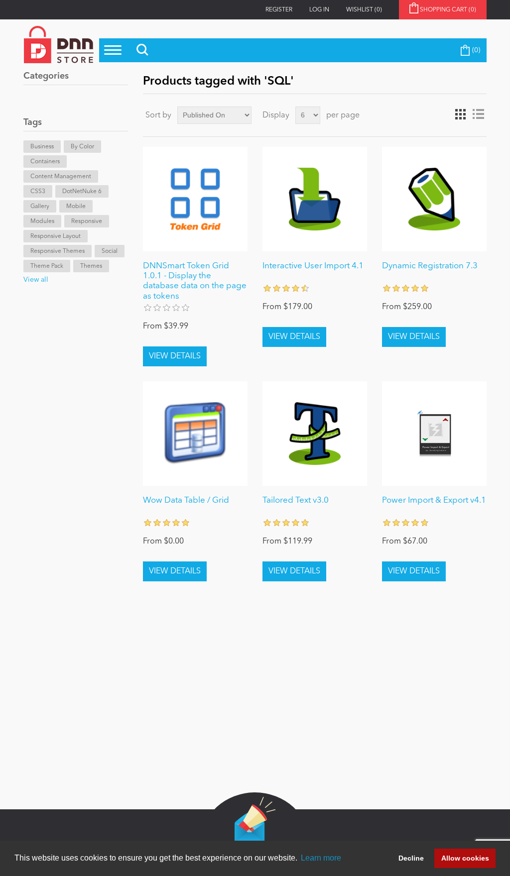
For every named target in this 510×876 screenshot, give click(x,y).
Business (42, 147)
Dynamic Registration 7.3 (430, 266)
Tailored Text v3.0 (295, 500)
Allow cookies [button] (465, 858)
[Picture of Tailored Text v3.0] (314, 433)
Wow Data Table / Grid (186, 500)
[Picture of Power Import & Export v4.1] (434, 433)
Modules (42, 221)
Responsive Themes (57, 251)
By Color (82, 147)
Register (278, 10)
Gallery (39, 207)
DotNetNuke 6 (82, 192)
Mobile (76, 207)
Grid (460, 114)
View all (35, 279)
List (478, 114)
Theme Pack (46, 266)
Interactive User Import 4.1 (313, 266)
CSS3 (37, 192)
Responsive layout (55, 236)
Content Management (60, 177)
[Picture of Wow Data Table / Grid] (195, 433)
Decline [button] (411, 858)
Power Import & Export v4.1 (434, 500)
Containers (45, 162)
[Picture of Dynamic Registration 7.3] (434, 199)
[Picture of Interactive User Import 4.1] (314, 199)
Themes (91, 266)
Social (110, 251)
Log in (319, 10)
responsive (86, 221)
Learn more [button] (321, 858)
